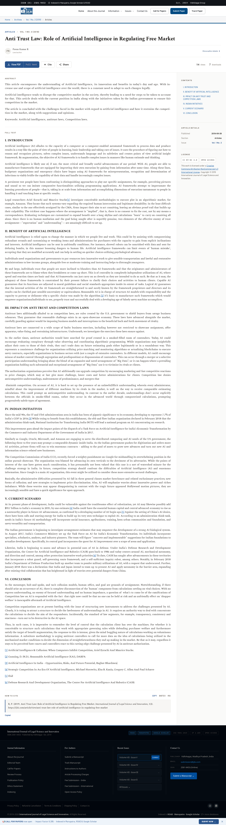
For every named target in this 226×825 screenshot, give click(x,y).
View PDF (16, 64)
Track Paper (197, 11)
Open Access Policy (73, 791)
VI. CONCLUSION (190, 113)
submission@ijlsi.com (190, 762)
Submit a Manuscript (74, 757)
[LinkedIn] (216, 805)
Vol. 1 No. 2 (217, 142)
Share (66, 64)
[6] (94, 556)
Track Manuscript (72, 762)
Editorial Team (13, 762)
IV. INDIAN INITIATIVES (192, 103)
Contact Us (142, 11)
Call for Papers (159, 11)
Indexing (11, 791)
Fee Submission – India (75, 780)
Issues (128, 11)
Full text (31, 64)
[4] (71, 508)
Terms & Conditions (52, 805)
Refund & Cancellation (31, 805)
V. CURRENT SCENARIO (193, 108)
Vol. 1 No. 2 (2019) (33, 19)
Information (113, 11)
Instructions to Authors (75, 768)
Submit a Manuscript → (183, 776)
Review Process (14, 774)
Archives (18, 19)
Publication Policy (15, 780)
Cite (50, 64)
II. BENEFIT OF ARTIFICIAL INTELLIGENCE (201, 92)
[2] (102, 296)
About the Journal (96, 11)
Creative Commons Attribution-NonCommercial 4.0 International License (199, 168)
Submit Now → (209, 821)
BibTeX (162, 696)
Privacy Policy (13, 805)
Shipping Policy (70, 805)
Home (81, 11)
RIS (169, 696)
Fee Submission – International (79, 786)
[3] (30, 419)
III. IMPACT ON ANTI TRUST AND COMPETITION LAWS (196, 97)
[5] (123, 512)
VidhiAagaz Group (197, 3)
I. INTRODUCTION (190, 87)
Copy (154, 696)
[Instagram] (210, 805)
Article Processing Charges (77, 774)
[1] (68, 200)
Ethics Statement (15, 786)
